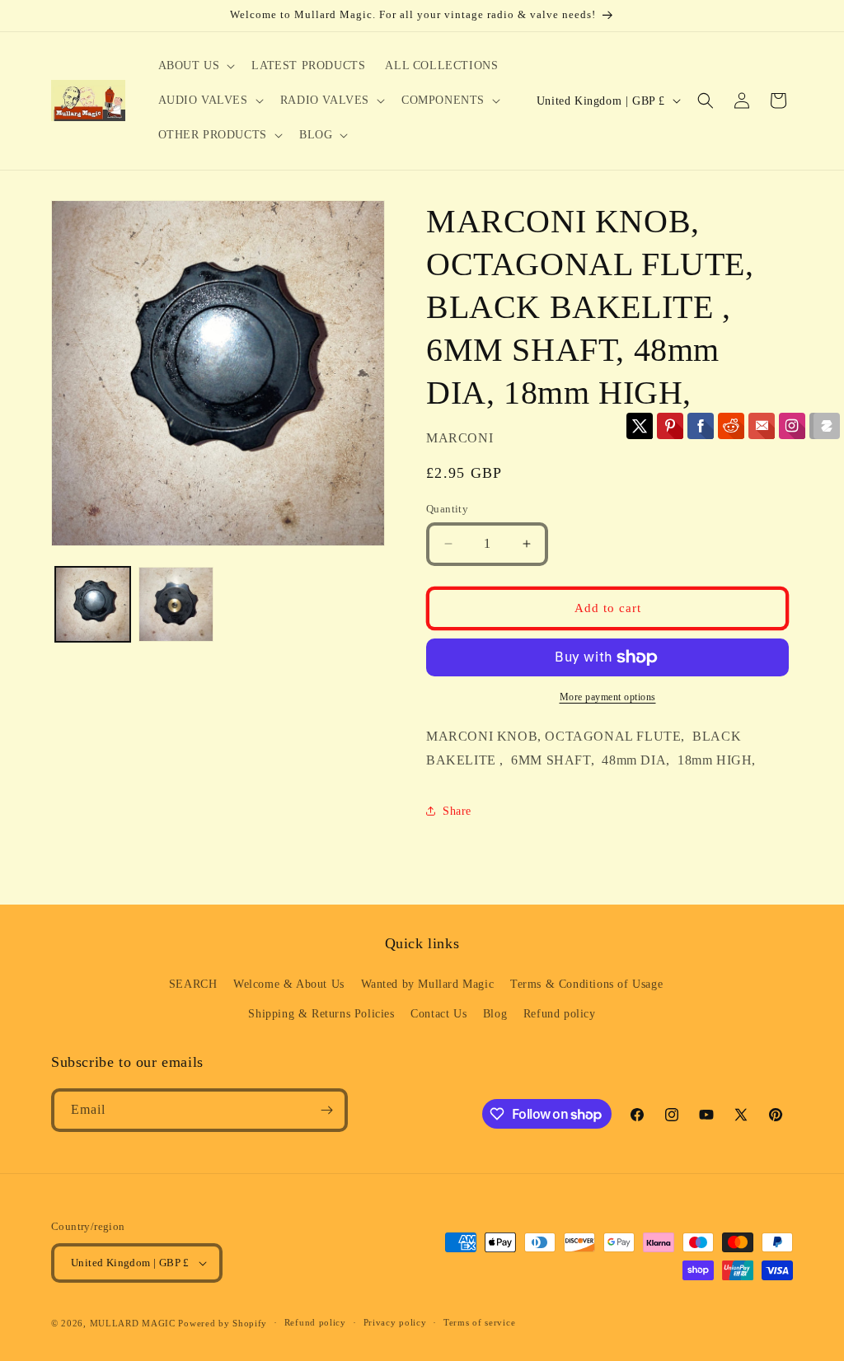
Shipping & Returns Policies (321, 1014)
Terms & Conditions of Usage (586, 984)
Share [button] (457, 811)
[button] (195, 66)
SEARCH (193, 984)
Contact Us (438, 1014)
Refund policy (559, 1014)
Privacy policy (395, 1322)
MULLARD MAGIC (133, 1323)
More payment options (608, 697)
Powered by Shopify (222, 1323)
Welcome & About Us (289, 984)
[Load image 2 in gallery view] (175, 604)
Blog (495, 1014)
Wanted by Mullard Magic (428, 984)
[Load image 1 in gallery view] (92, 604)
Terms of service (479, 1322)
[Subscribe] (326, 1110)
